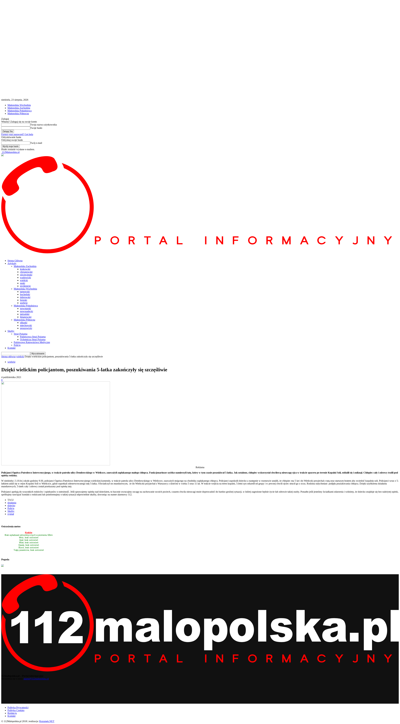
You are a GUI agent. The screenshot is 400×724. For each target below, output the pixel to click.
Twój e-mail (36, 143)
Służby (11, 331)
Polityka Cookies (16, 710)
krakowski (25, 269)
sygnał (11, 514)
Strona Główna (15, 260)
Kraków (28, 532)
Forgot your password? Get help (17, 134)
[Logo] (200, 252)
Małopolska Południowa (20, 110)
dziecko (11, 505)
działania (12, 502)
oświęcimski (26, 274)
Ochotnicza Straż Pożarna (32, 339)
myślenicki (25, 286)
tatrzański (24, 314)
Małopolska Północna (18, 113)
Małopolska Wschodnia (19, 105)
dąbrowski (25, 297)
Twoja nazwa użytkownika (43, 124)
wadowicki (25, 277)
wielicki (24, 280)
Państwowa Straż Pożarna (33, 336)
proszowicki (26, 328)
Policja (17, 345)
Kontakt (11, 348)
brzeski (23, 300)
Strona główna (8, 356)
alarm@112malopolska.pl (36, 678)
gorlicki (24, 303)
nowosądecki (26, 311)
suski (22, 283)
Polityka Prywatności (18, 707)
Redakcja (12, 713)
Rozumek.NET (46, 721)
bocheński (25, 294)
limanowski (25, 317)
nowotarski (25, 308)
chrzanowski (26, 272)
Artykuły (12, 263)
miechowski (26, 325)
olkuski (23, 322)
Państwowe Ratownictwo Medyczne (32, 342)
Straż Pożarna (20, 334)
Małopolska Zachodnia (19, 108)
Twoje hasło (36, 128)
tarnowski (25, 291)
